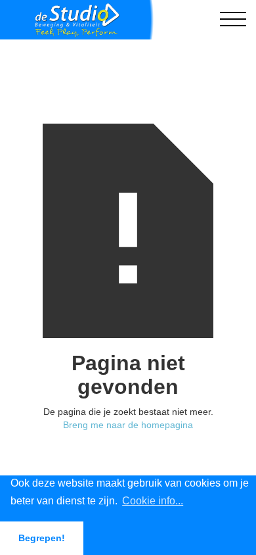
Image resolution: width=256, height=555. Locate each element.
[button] (233, 19)
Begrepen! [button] (41, 538)
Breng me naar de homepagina (128, 425)
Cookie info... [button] (152, 500)
